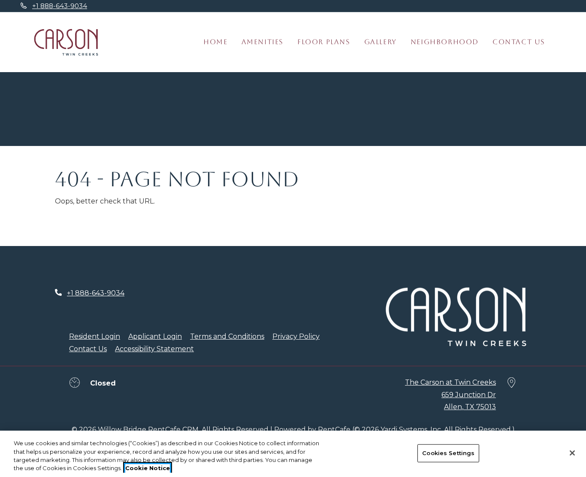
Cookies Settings (448, 453)
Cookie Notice (147, 468)
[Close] (572, 453)
